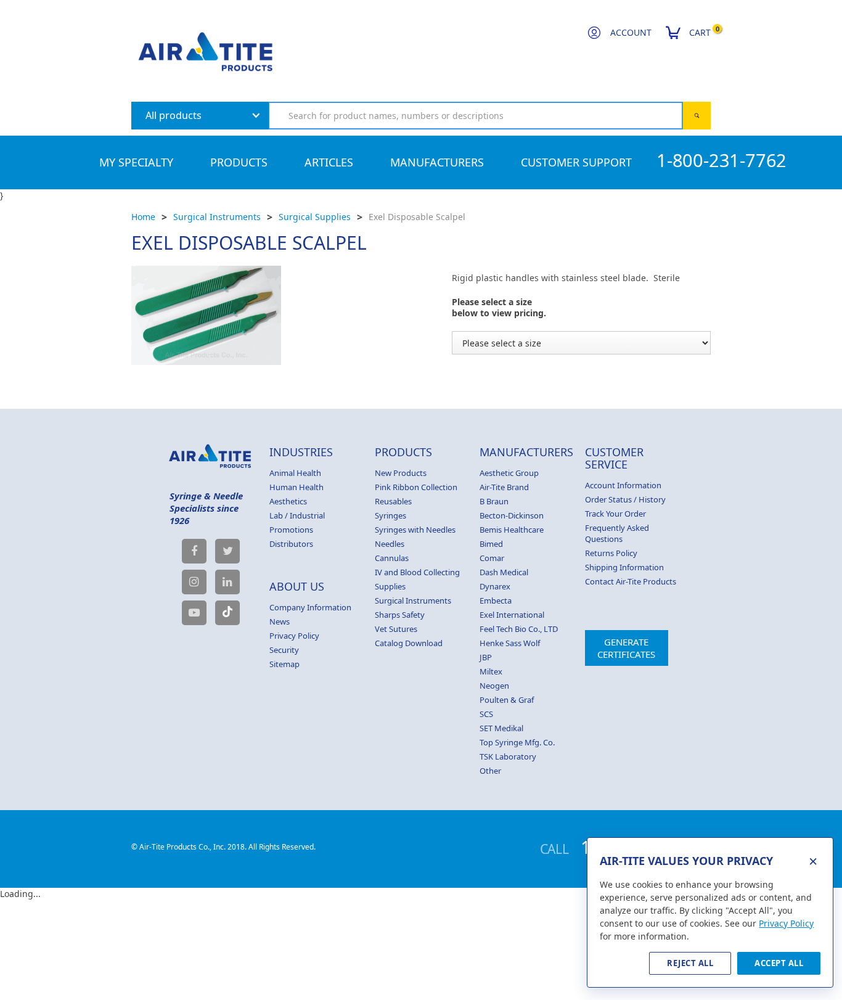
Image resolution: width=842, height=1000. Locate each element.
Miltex (491, 671)
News (279, 621)
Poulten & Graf (507, 699)
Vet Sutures (396, 628)
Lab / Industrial (297, 515)
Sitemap (284, 664)
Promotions (291, 529)
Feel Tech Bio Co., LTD (519, 628)
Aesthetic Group (509, 472)
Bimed (491, 543)
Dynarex (495, 586)
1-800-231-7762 (721, 160)
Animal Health (295, 472)
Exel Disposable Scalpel (417, 217)
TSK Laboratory (508, 756)
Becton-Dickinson (512, 515)
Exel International (512, 614)
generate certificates (626, 648)
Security (284, 649)
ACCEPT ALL (778, 963)
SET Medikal (501, 728)
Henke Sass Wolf (510, 643)
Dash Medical (504, 572)
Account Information (623, 485)
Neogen (494, 685)
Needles (389, 543)
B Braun (494, 501)
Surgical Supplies (315, 217)
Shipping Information (624, 567)
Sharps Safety (400, 614)
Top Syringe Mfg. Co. (517, 742)
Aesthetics (288, 501)
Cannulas (392, 558)
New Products (401, 472)
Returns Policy (611, 553)
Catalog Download (409, 643)
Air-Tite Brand (504, 487)
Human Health (296, 487)
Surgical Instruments (217, 217)
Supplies (390, 586)
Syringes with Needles (415, 529)
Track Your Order (615, 513)
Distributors (291, 543)
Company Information (310, 607)
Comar (492, 558)
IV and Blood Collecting (417, 572)
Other (490, 770)
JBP (486, 657)
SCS (486, 713)
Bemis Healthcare (512, 529)
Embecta (496, 600)
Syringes (390, 515)
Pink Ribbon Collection (416, 487)
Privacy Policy (294, 635)
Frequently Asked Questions (617, 533)
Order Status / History (625, 499)
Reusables (393, 501)
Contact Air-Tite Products (630, 581)
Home (143, 217)
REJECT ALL (690, 963)
